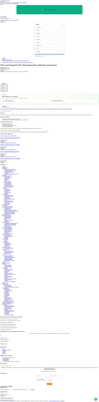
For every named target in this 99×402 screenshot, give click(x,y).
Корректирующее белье (9, 236)
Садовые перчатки (8, 285)
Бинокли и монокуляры (9, 269)
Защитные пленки (8, 209)
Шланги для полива (8, 286)
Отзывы (38, 42)
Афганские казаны (8, 217)
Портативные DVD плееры (9, 311)
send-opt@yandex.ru (16, 2)
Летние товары (5, 238)
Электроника (4, 304)
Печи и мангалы (7, 218)
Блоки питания (7, 176)
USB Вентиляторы (8, 192)
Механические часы (8, 244)
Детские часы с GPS (6, 204)
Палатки (6, 239)
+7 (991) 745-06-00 (8, 3)
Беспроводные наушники (9, 306)
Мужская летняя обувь (8, 255)
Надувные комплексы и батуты (10, 274)
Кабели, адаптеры (8, 230)
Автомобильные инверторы (9, 169)
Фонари (6, 277)
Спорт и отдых (5, 267)
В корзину (2, 70)
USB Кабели (7, 179)
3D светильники (7, 289)
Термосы (6, 296)
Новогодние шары (8, 252)
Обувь (3, 254)
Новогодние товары (6, 249)
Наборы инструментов (9, 206)
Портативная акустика (8, 310)
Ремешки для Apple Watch (9, 186)
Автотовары (4, 168)
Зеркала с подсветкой (8, 226)
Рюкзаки (4, 263)
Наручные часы (5, 241)
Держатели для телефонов (9, 172)
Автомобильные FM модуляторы (10, 170)
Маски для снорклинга (9, 273)
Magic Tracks (7, 202)
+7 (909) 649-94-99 (15, 3)
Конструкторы (7, 197)
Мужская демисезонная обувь (10, 257)
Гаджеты (4, 187)
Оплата (38, 30)
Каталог (37, 24)
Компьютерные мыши (8, 229)
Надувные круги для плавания (10, 281)
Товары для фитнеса (8, 279)
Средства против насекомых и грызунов (12, 287)
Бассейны (6, 268)
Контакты (38, 39)
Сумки (3, 282)
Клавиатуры (7, 232)
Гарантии (4, 351)
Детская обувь (7, 261)
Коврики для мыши (8, 231)
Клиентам (38, 51)
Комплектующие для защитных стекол (11, 211)
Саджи (6, 219)
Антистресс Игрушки (8, 195)
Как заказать (39, 27)
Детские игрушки (5, 194)
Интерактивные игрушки (9, 196)
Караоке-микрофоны (8, 308)
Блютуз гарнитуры (8, 307)
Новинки (4, 166)
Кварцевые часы (7, 243)
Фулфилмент (39, 45)
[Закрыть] (81, 6)
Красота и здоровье (5, 234)
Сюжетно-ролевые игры (9, 200)
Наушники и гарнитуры (6, 247)
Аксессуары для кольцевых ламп (10, 224)
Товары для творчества (9, 201)
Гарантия (38, 36)
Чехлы (6, 180)
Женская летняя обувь (8, 258)
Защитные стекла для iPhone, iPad (10, 210)
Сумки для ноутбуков (8, 266)
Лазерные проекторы (8, 290)
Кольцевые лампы (5, 222)
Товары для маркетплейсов (7, 301)
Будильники (7, 188)
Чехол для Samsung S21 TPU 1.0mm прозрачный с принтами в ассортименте (15, 60)
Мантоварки (7, 221)
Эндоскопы (7, 173)
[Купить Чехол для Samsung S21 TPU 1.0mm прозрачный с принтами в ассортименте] (17, 62)
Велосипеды (7, 271)
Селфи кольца (7, 225)
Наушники (6, 309)
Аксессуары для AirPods (9, 248)
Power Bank (7, 191)
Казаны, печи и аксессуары (7, 215)
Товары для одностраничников (7, 302)
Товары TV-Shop (5, 283)
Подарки (4, 262)
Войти (1, 4)
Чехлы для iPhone (8, 181)
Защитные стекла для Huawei (10, 213)
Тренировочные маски (8, 276)
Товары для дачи (5, 284)
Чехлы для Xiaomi (8, 184)
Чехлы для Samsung (8, 183)
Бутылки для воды (8, 270)
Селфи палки (7, 178)
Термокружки (7, 295)
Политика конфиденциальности (49, 369)
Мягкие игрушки (8, 203)
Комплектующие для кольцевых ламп (11, 223)
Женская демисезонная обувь (10, 260)
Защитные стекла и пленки (7, 207)
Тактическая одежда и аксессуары (10, 278)
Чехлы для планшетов (8, 185)
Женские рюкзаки (8, 264)
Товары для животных (6, 303)
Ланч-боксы (7, 291)
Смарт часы (7, 246)
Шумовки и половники (9, 220)
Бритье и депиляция (8, 235)
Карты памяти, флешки (9, 233)
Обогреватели (7, 300)
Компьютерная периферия (7, 227)
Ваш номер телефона (17, 389)
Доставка (38, 33)
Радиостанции (7, 312)
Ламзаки (6, 272)
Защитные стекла (8, 208)
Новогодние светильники (9, 251)
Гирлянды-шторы (8, 253)
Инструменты (4, 205)
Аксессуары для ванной (9, 299)
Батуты (6, 240)
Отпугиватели (7, 293)
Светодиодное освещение (9, 314)
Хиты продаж (4, 167)
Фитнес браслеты (8, 190)
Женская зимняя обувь (8, 259)
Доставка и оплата (5, 106)
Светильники (7, 294)
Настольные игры (8, 198)
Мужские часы (7, 245)
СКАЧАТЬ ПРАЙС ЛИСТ (5, 0)
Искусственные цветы (6, 214)
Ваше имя (2, 389)
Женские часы (7, 242)
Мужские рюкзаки (8, 265)
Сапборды (6, 280)
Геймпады (6, 193)
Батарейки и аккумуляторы (9, 305)
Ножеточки (7, 292)
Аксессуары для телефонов (7, 59)
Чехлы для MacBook (8, 228)
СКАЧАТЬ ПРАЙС (23, 2)
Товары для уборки (8, 298)
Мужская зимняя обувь (9, 256)
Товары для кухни (8, 297)
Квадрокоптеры (7, 189)
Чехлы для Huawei (8, 182)
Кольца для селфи (8, 177)
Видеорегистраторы (8, 171)
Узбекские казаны (8, 216)
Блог (37, 48)
